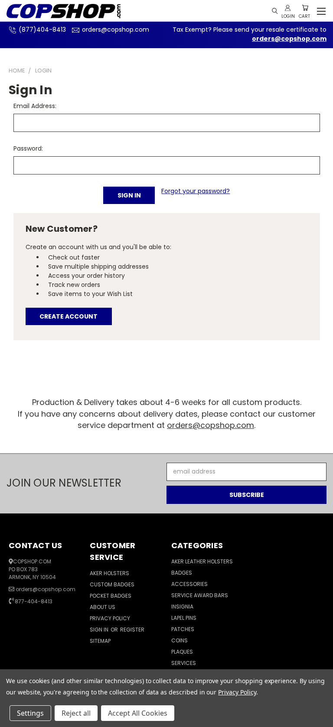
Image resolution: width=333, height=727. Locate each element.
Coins (179, 640)
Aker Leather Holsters (202, 561)
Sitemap (100, 641)
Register (132, 629)
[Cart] (305, 8)
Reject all (76, 713)
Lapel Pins (183, 618)
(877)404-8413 (42, 29)
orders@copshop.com (115, 29)
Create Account (68, 316)
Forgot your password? (195, 191)
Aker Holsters (109, 573)
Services (183, 663)
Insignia (182, 606)
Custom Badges (112, 584)
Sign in (100, 629)
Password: (28, 148)
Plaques (182, 651)
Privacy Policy (110, 618)
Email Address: (34, 106)
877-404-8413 (33, 601)
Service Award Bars (199, 595)
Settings (30, 713)
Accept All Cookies (137, 713)
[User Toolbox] (287, 8)
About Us (102, 607)
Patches (182, 629)
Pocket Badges (110, 595)
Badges (181, 572)
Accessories (189, 584)
